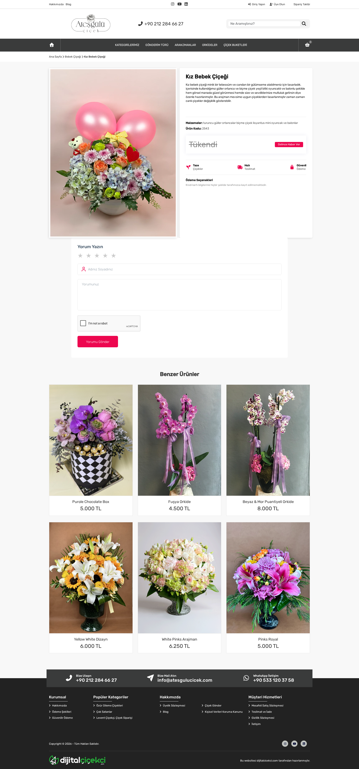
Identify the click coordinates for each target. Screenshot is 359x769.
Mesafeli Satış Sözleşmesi (267, 705)
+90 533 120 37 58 (273, 680)
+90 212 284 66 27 (163, 24)
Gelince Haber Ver (289, 144)
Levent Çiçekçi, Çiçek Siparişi (114, 717)
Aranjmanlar (185, 45)
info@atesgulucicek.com (184, 680)
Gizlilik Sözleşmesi (262, 717)
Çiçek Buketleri (235, 45)
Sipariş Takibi (302, 4)
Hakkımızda (56, 4)
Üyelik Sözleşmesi (173, 705)
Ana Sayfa (55, 56)
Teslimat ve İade (261, 711)
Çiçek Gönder (212, 705)
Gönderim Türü (156, 45)
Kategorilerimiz (127, 45)
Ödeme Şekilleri (61, 711)
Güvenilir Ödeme (62, 717)
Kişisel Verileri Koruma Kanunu (223, 711)
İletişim (256, 724)
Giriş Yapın (258, 4)
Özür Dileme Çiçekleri (109, 705)
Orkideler (209, 45)
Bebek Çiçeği (73, 56)
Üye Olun (279, 4)
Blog (68, 4)
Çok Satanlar (104, 711)
